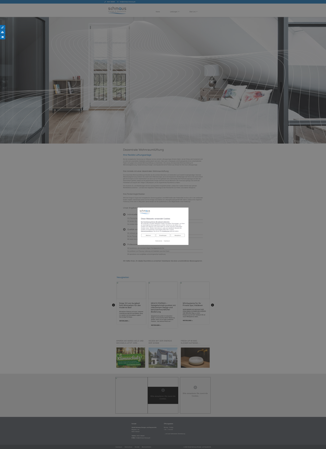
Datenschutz (158, 241)
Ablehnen (148, 235)
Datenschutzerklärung (147, 231)
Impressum (167, 241)
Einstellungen (163, 235)
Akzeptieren (178, 235)
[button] (2, 27)
